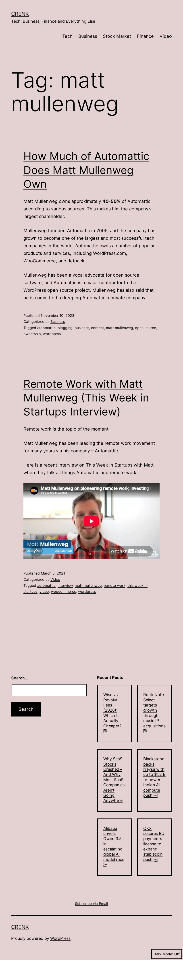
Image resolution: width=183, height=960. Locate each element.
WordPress (60, 938)
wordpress (52, 333)
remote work (114, 585)
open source (145, 327)
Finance (145, 36)
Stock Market (117, 36)
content (97, 327)
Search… (19, 678)
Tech (67, 36)
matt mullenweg (119, 327)
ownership (32, 333)
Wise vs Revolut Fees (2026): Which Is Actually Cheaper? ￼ (112, 712)
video (44, 591)
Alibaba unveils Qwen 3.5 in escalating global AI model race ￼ (113, 846)
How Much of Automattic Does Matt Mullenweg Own (86, 170)
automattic (46, 327)
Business (87, 36)
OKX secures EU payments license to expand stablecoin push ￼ (153, 844)
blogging (65, 327)
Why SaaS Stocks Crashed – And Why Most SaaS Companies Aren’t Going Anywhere (114, 779)
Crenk (20, 14)
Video (166, 36)
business (82, 327)
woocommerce (63, 591)
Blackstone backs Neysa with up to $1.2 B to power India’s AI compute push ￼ (154, 777)
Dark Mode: (163, 954)
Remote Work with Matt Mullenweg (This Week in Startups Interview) (86, 397)
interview (65, 585)
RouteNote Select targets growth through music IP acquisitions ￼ (154, 712)
